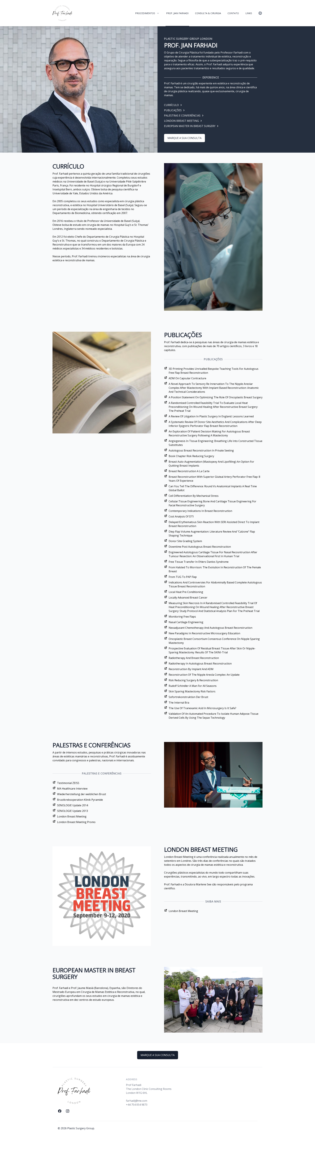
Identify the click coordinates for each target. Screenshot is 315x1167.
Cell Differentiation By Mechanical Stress (194, 496)
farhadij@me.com (136, 1101)
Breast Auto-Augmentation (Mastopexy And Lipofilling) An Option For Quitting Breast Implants (211, 463)
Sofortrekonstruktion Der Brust (188, 697)
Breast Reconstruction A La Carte (189, 471)
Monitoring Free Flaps (182, 616)
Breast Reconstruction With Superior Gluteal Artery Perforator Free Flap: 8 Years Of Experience (214, 478)
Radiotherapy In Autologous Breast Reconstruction (200, 663)
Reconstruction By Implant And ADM (191, 669)
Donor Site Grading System (185, 541)
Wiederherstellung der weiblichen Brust (81, 794)
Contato (233, 13)
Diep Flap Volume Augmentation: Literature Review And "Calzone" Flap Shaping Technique (212, 533)
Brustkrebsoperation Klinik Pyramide (80, 800)
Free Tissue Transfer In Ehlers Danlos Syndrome (199, 562)
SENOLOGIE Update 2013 (72, 811)
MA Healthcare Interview (72, 788)
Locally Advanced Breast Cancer (188, 597)
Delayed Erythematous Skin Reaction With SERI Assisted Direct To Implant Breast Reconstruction (214, 524)
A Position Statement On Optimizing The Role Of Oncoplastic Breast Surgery (215, 397)
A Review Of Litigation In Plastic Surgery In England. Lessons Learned (211, 416)
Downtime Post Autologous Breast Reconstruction (200, 546)
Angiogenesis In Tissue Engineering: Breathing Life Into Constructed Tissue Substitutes (215, 443)
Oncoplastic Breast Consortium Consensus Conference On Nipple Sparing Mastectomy (214, 641)
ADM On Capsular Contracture (187, 378)
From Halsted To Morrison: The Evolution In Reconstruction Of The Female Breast (215, 569)
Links (248, 13)
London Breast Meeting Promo (76, 822)
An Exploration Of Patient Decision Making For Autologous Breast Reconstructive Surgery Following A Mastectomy (209, 433)
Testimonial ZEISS (68, 783)
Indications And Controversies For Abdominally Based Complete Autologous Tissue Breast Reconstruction (215, 584)
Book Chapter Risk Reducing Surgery (191, 456)
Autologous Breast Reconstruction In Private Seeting (201, 450)
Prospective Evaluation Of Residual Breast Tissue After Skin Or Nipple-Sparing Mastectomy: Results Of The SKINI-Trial (212, 650)
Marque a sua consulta (184, 138)
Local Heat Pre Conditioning (186, 592)
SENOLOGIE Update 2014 (72, 805)
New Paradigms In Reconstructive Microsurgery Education (204, 633)
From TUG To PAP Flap (183, 577)
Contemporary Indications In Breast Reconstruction (200, 511)
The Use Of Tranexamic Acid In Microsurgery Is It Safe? (202, 708)
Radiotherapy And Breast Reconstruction (194, 658)
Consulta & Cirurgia (208, 13)
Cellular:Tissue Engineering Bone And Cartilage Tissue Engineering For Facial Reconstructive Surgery (212, 503)
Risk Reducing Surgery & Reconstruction (193, 680)
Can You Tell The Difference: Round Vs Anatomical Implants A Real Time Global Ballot (213, 488)
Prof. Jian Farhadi (177, 13)
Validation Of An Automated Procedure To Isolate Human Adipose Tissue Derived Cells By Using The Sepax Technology (213, 715)
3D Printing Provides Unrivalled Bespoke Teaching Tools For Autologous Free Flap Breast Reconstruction (213, 371)
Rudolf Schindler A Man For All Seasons (193, 686)
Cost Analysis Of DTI (181, 516)
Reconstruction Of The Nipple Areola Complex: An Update (204, 674)
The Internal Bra (179, 702)
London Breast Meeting (71, 816)
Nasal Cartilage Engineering (186, 622)
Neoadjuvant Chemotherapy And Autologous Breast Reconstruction (210, 628)
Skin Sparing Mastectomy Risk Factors (192, 691)
